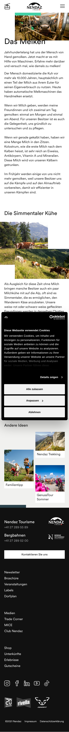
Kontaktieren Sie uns (34, 554)
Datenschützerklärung (52, 721)
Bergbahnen (14, 535)
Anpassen (32, 400)
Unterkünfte (12, 654)
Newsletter (12, 572)
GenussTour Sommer (45, 497)
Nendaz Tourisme (56, 521)
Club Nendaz (13, 631)
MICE (8, 625)
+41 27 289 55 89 (16, 527)
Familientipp (14, 485)
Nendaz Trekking (48, 454)
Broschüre (11, 578)
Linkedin (27, 683)
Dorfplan (10, 596)
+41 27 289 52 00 (16, 540)
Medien (9, 613)
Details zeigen (49, 377)
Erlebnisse (11, 660)
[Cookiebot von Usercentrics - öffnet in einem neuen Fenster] (49, 317)
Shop (8, 648)
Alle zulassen (34, 389)
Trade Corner (13, 619)
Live (7, 6)
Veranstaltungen (15, 584)
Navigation (62, 6)
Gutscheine (12, 666)
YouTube (37, 683)
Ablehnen (34, 412)
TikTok (47, 683)
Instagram (7, 683)
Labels (8, 590)
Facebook (17, 683)
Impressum (31, 721)
